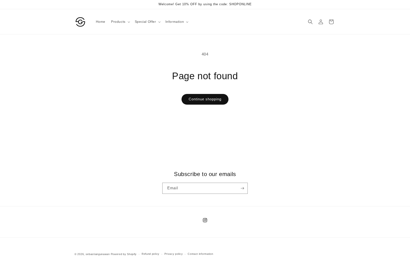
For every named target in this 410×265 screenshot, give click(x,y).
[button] (120, 22)
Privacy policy (173, 253)
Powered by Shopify (124, 254)
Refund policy (150, 253)
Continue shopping (205, 99)
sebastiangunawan (98, 254)
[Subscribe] (242, 188)
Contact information (200, 253)
